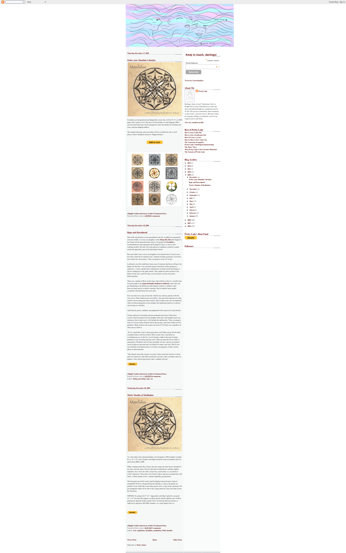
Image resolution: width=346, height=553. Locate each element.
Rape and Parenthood (137, 232)
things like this (165, 239)
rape (148, 379)
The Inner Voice (191, 147)
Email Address (202, 63)
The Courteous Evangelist (194, 142)
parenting (142, 379)
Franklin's (170, 242)
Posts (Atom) (141, 545)
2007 (189, 223)
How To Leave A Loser (193, 137)
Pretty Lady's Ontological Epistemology (199, 144)
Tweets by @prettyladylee (194, 80)
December (193, 177)
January (192, 216)
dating (135, 379)
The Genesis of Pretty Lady (195, 152)
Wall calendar (167, 530)
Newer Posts (131, 540)
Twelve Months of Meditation (140, 395)
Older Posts (177, 540)
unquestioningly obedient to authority (155, 283)
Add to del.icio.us (141, 213)
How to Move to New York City (196, 140)
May (191, 204)
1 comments (156, 528)
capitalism (141, 530)
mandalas (149, 530)
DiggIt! (130, 213)
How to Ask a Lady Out (193, 132)
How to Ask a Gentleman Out (195, 135)
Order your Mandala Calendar (141, 60)
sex (152, 379)
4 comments (155, 216)
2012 (189, 166)
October (192, 192)
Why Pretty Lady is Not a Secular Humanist (201, 149)
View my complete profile (194, 122)
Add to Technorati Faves (158, 213)
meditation (157, 530)
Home (155, 540)
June (191, 201)
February (193, 213)
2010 (189, 172)
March (192, 210)
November (193, 189)
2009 (189, 175)
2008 (189, 220)
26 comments (156, 376)
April (191, 207)
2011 (189, 169)
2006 (189, 226)
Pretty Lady (202, 91)
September (193, 195)
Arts (134, 530)
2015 (189, 163)
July (191, 198)
